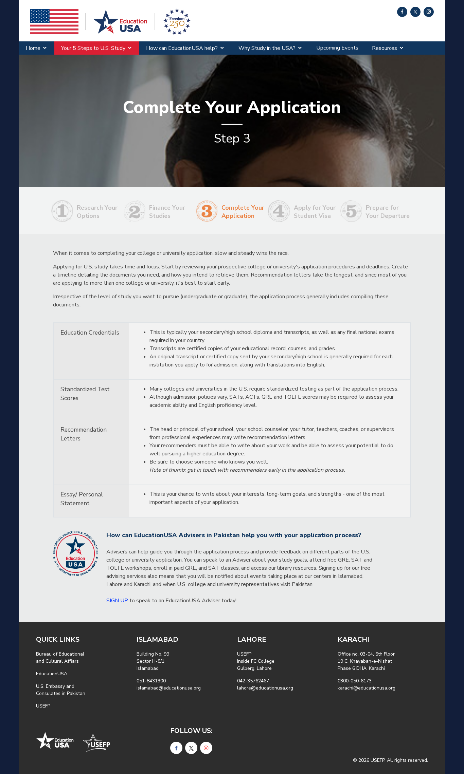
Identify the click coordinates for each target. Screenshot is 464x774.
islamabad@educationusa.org (169, 688)
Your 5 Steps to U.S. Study (93, 48)
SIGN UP (117, 600)
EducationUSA (51, 674)
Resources (384, 48)
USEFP (43, 706)
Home (33, 48)
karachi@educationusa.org (366, 688)
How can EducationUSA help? (182, 48)
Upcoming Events (337, 48)
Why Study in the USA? (267, 48)
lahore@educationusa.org (265, 688)
